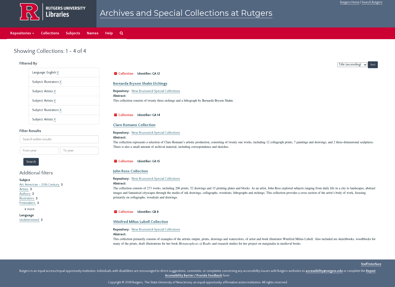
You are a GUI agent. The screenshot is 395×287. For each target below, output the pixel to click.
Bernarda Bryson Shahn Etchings (140, 83)
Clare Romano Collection (134, 125)
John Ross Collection (130, 171)
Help (109, 33)
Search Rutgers (372, 2)
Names (92, 33)
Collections (50, 33)
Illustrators (27, 198)
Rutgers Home (350, 2)
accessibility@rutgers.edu (324, 271)
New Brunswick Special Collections (156, 91)
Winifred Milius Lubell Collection (140, 222)
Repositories (21, 33)
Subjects (73, 33)
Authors (25, 194)
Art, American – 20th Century (39, 185)
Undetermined (29, 220)
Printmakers (27, 203)
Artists (24, 189)
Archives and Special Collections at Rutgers (186, 13)
